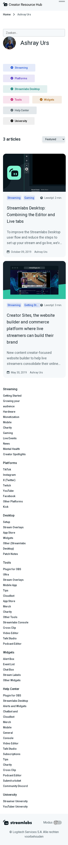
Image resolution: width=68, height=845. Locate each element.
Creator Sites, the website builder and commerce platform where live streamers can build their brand (31, 329)
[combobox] (34, 33)
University (21, 121)
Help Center (22, 110)
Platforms (21, 78)
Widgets (49, 99)
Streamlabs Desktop (27, 89)
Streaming (21, 67)
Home (7, 14)
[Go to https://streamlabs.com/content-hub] (22, 5)
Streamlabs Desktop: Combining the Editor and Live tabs (31, 215)
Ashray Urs (40, 251)
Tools (18, 99)
